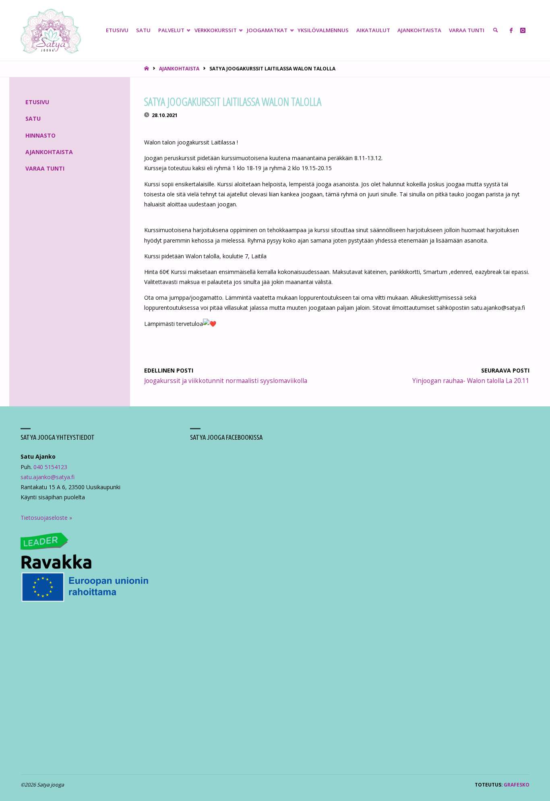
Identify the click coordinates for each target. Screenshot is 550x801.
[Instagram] (522, 30)
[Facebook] (511, 30)
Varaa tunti (44, 168)
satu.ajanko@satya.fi (47, 477)
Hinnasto (40, 135)
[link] (495, 30)
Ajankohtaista (179, 68)
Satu (33, 118)
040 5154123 (50, 467)
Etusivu (37, 102)
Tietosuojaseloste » (46, 517)
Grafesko (516, 784)
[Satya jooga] (51, 30)
